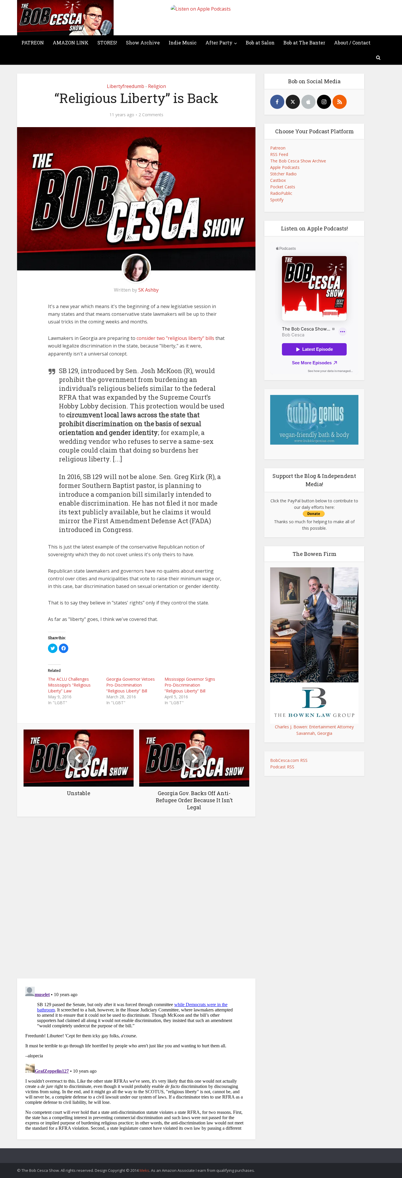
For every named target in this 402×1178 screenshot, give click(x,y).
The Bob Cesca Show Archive (298, 161)
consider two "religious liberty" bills (175, 338)
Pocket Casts (282, 187)
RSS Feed (279, 154)
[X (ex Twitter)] (293, 102)
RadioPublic (281, 193)
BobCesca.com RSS (289, 760)
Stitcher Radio (283, 174)
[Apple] (308, 102)
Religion (157, 86)
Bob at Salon (260, 42)
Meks (144, 1170)
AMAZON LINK (71, 42)
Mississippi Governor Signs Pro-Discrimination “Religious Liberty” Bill (190, 685)
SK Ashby (148, 290)
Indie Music (183, 42)
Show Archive (143, 42)
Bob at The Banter (304, 42)
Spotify (276, 199)
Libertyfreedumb (125, 86)
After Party (218, 42)
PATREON (32, 42)
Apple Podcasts (285, 167)
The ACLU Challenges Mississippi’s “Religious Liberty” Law (69, 685)
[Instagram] (324, 102)
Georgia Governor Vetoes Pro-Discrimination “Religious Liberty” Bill (130, 685)
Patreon (277, 148)
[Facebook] (277, 102)
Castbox (278, 180)
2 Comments (151, 114)
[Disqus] (136, 899)
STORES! (107, 42)
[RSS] (340, 102)
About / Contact (352, 42)
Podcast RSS (282, 767)
